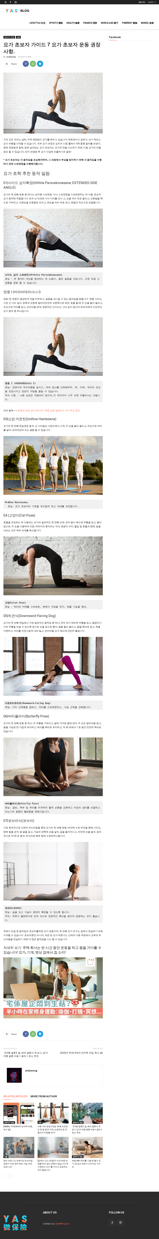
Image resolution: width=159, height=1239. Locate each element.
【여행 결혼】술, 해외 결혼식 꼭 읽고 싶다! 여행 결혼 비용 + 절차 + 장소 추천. (25, 1054)
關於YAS (142, 2)
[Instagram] (15, 2)
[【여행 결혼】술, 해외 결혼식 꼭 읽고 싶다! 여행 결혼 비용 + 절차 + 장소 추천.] (87, 1113)
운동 (40, 1122)
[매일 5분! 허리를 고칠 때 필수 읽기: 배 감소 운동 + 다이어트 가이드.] (87, 1147)
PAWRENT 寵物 (129, 23)
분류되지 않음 (9, 37)
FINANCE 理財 (90, 23)
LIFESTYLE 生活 (37, 23)
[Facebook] (10, 2)
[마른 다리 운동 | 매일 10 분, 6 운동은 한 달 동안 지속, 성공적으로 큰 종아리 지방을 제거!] (53, 1113)
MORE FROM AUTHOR (44, 1096)
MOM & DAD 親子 (109, 23)
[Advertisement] (132, 151)
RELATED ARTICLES (15, 1096)
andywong (11, 57)
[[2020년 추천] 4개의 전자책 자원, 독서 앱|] (18, 1113)
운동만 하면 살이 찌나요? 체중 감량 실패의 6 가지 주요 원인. (49, 410)
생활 (18, 37)
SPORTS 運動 (56, 23)
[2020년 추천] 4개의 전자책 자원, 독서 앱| (81, 1052)
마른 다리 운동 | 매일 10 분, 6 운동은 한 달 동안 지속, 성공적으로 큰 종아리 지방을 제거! (53, 1129)
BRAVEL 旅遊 (147, 23)
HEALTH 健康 (73, 23)
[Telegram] (40, 64)
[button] (5, 2)
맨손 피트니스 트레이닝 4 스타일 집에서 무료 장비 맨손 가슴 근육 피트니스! (18, 1163)
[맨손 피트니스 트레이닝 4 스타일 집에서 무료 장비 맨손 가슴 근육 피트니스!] (18, 1147)
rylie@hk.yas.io (62, 1223)
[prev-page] (5, 1176)
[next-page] (10, 1176)
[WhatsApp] (33, 64)
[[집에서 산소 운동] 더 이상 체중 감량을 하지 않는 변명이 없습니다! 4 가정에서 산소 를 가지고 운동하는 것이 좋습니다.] (53, 1147)
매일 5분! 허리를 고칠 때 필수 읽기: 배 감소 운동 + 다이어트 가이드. (86, 1163)
